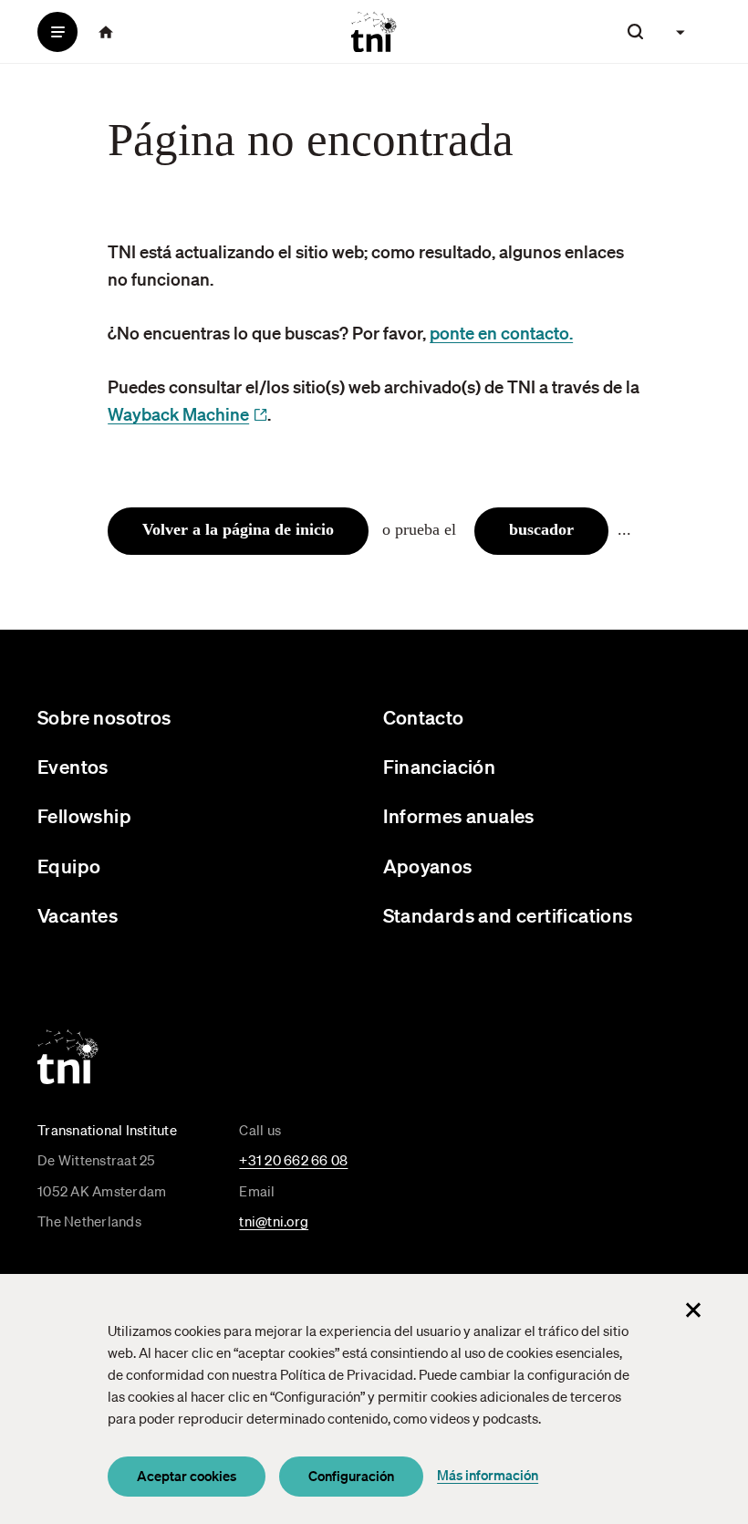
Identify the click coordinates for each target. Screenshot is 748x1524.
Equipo (68, 865)
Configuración (351, 1476)
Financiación (439, 766)
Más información (487, 1475)
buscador (541, 529)
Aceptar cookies (186, 1476)
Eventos (73, 766)
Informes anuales (459, 815)
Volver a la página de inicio (238, 529)
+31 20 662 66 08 (293, 1160)
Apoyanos (428, 865)
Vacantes (77, 914)
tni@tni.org (273, 1221)
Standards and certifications (508, 914)
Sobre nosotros (104, 716)
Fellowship (84, 815)
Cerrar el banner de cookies (693, 1309)
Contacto (423, 716)
